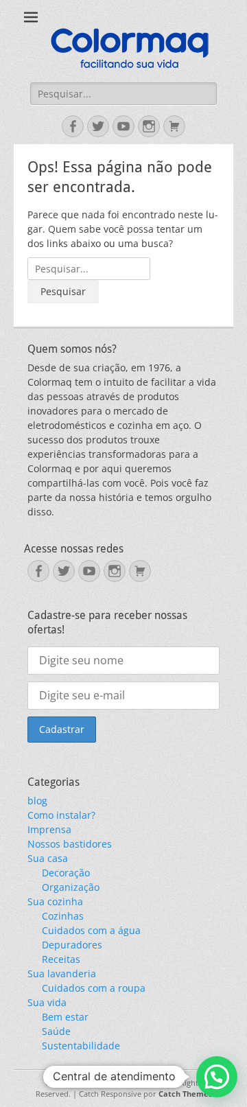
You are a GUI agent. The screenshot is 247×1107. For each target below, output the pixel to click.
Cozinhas (63, 915)
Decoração (66, 872)
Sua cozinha (55, 901)
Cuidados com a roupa (93, 987)
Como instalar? (61, 814)
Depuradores (72, 944)
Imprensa (49, 829)
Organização (70, 887)
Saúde (56, 1031)
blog (37, 800)
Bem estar (65, 1016)
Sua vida (47, 1002)
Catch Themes (185, 1093)
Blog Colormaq (137, 1082)
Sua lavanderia (61, 973)
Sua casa (47, 858)
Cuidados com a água (91, 930)
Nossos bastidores (69, 843)
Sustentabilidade (81, 1045)
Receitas (61, 959)
